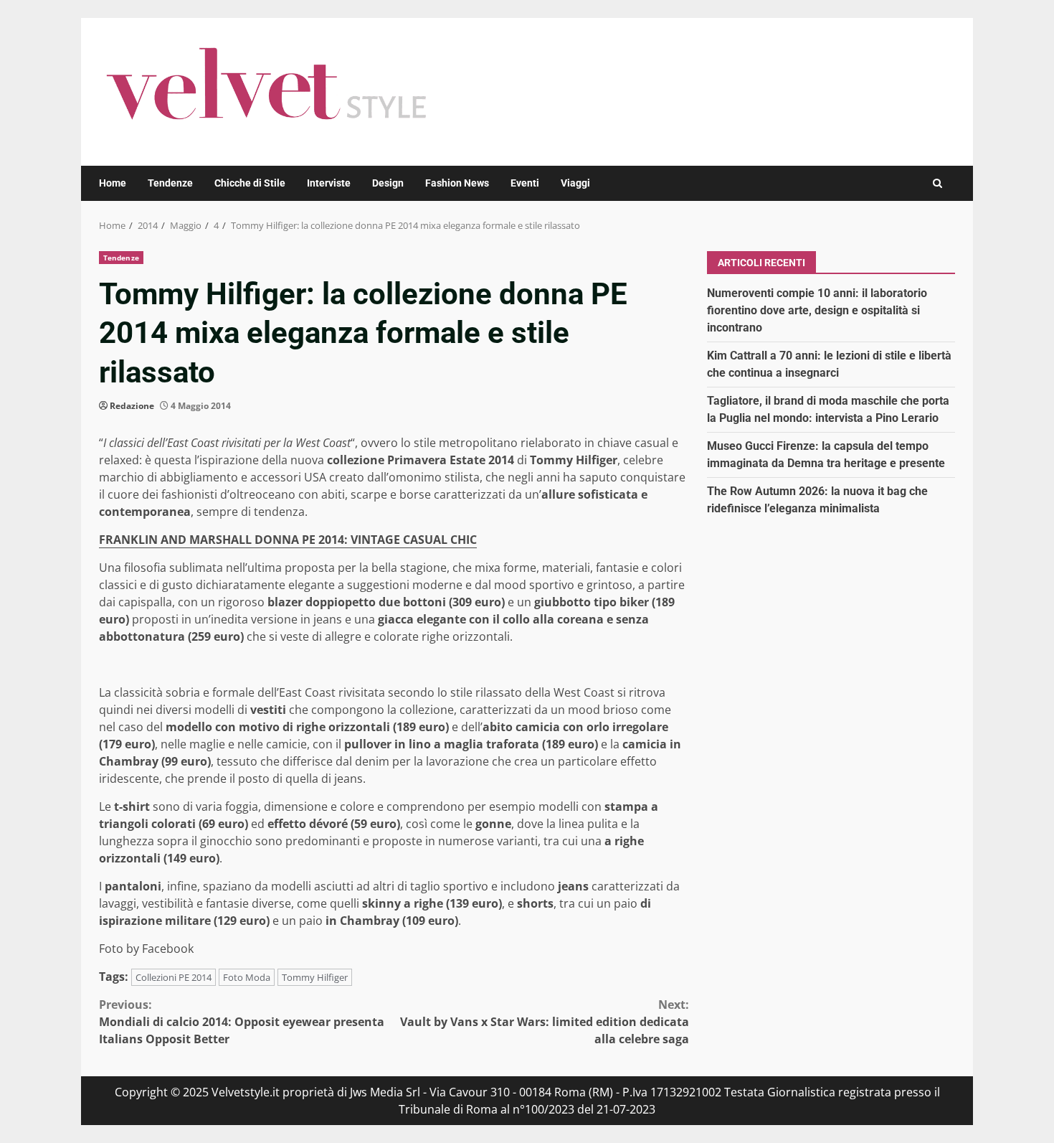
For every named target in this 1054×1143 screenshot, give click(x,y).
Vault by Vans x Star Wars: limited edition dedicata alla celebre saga (544, 1022)
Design (388, 183)
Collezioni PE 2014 (174, 977)
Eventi (525, 183)
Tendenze (170, 183)
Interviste (329, 183)
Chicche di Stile (249, 183)
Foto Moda (246, 977)
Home (112, 183)
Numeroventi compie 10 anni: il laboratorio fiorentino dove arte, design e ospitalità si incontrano (817, 310)
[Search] (937, 183)
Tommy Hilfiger (315, 977)
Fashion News (457, 183)
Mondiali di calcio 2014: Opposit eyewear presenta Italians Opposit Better (241, 1022)
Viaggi (575, 183)
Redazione (132, 406)
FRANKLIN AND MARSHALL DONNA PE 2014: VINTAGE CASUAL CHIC (288, 539)
